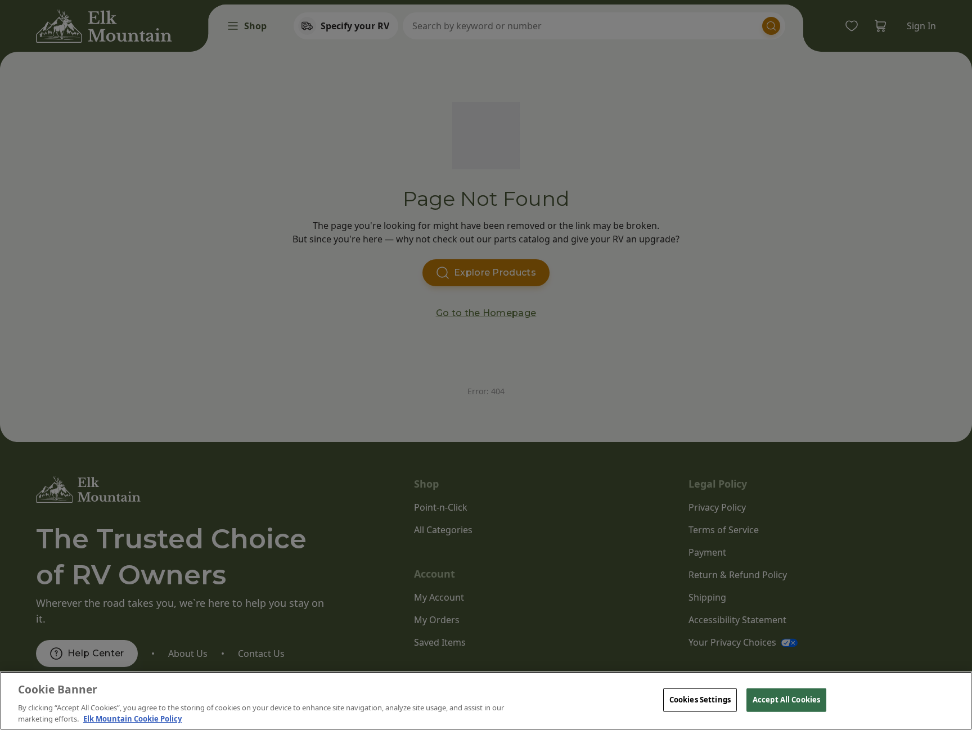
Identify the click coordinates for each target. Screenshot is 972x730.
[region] (486, 701)
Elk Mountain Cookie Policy (132, 718)
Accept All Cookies (786, 700)
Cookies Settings (700, 700)
